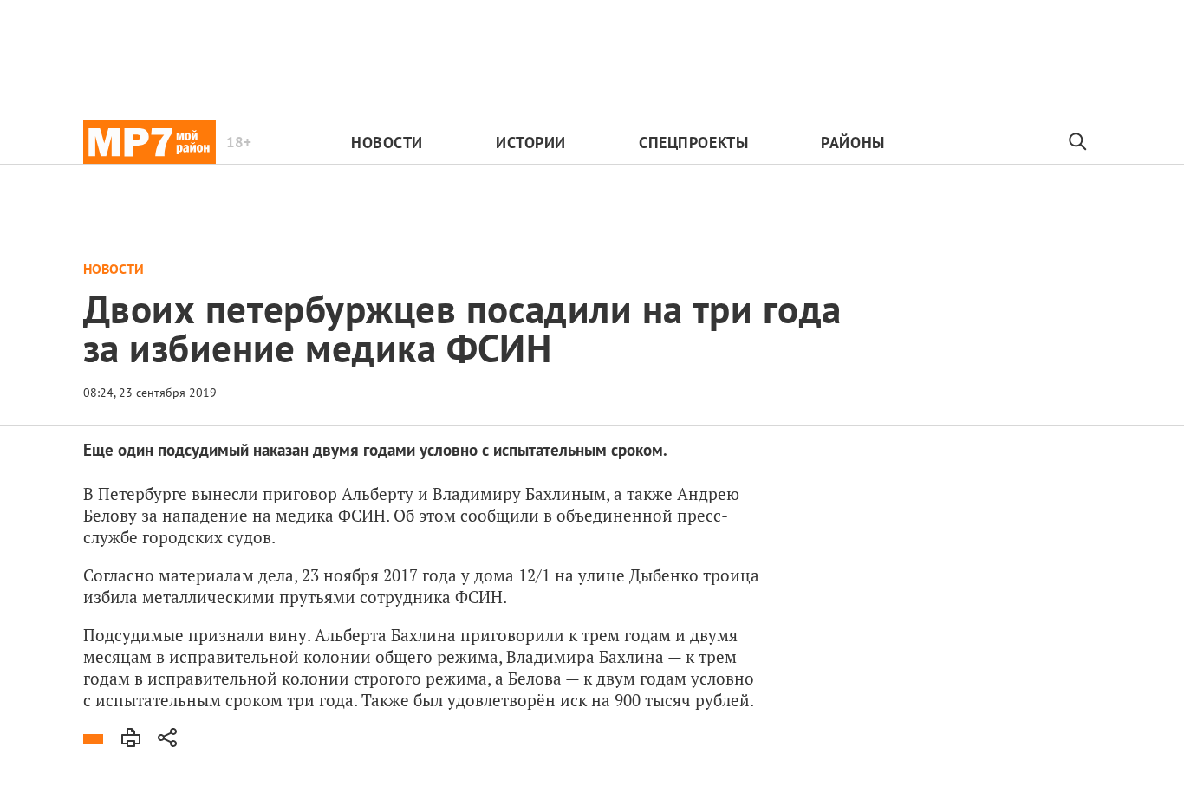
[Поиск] (1078, 142)
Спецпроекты (693, 143)
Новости (387, 143)
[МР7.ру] (149, 142)
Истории (531, 143)
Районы (852, 143)
